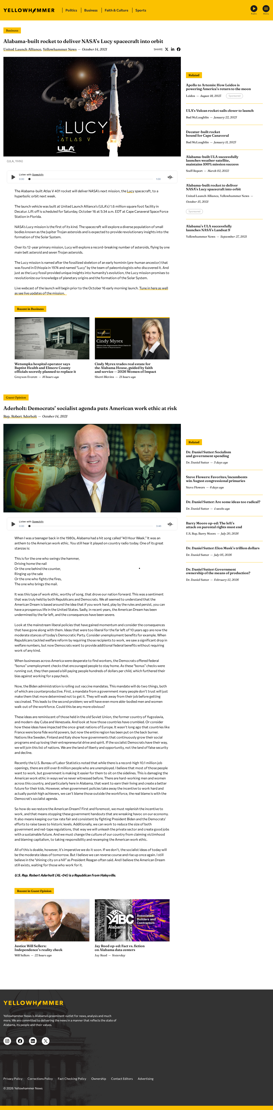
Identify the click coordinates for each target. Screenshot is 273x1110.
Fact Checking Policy (72, 1078)
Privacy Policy (12, 1078)
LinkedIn (172, 49)
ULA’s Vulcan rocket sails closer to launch (220, 110)
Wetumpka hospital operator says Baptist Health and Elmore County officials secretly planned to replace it (45, 367)
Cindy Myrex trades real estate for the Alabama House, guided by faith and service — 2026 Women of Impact (125, 367)
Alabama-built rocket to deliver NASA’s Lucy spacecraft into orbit (213, 187)
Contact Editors (122, 1078)
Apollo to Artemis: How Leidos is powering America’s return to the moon (218, 87)
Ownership (98, 1078)
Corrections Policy (40, 1078)
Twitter (166, 49)
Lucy (130, 191)
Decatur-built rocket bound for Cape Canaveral (207, 133)
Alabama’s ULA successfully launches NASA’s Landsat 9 (209, 228)
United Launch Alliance (22, 49)
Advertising (146, 1078)
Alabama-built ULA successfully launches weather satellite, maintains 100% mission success (212, 160)
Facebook (178, 49)
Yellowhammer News (60, 49)
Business (12, 30)
